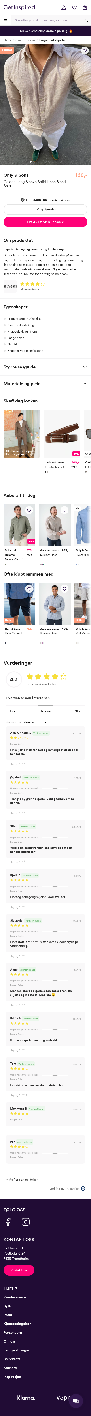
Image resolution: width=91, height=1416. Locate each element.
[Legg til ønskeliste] (85, 50)
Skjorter (30, 40)
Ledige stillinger (17, 1350)
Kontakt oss (19, 1270)
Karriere (10, 1368)
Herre (7, 40)
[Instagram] (25, 1222)
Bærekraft (12, 1359)
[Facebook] (8, 1222)
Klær (18, 40)
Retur (8, 1315)
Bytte (8, 1306)
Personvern (13, 1332)
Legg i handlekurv (45, 222)
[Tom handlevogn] (85, 7)
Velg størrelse (46, 209)
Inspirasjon (12, 1377)
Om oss (9, 1341)
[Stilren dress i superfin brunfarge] (22, 433)
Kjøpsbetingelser (17, 1324)
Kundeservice (15, 1297)
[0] (74, 7)
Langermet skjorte (52, 40)
